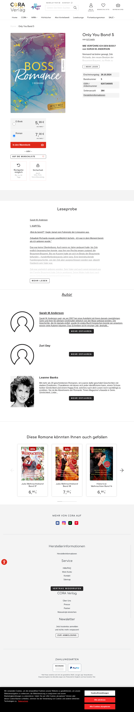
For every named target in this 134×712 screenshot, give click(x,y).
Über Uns (67, 601)
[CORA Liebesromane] (17, 8)
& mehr (90, 39)
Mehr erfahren (81, 331)
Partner (67, 608)
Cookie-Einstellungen (100, 693)
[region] (67, 699)
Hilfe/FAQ (67, 568)
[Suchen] (75, 8)
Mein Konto (67, 572)
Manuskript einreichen (67, 612)
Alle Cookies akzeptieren (100, 707)
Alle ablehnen (100, 700)
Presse (67, 604)
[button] (28, 157)
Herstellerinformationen (94, 95)
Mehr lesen (40, 281)
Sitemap (67, 579)
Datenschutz (23, 701)
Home (13, 26)
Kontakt (67, 576)
